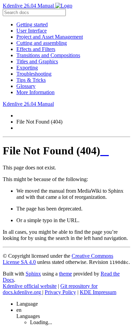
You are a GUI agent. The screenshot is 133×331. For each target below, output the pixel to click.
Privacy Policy (60, 292)
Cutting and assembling (41, 43)
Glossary (25, 86)
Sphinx (33, 274)
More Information (35, 92)
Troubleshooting (33, 74)
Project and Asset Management (49, 37)
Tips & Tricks (31, 80)
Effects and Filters (35, 49)
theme (65, 274)
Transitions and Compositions (48, 55)
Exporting (27, 68)
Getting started (32, 24)
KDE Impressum (98, 292)
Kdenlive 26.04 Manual (29, 6)
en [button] (18, 310)
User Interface (31, 31)
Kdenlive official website (30, 286)
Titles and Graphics (37, 61)
